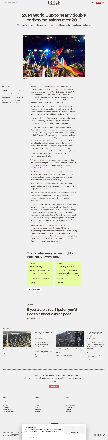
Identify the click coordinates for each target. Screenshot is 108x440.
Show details (28, 437)
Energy (5, 401)
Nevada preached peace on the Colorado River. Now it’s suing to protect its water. (95, 344)
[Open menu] (103, 2)
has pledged (43, 130)
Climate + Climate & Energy (17, 93)
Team (36, 403)
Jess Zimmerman (31, 318)
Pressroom (37, 411)
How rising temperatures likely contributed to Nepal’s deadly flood (95, 334)
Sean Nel (25, 78)
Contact (37, 405)
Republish (68, 409)
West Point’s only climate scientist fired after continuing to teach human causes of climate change (69, 350)
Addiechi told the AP (68, 163)
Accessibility (69, 411)
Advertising (69, 407)
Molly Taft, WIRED (91, 338)
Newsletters (69, 401)
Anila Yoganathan (39, 338)
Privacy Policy (13, 435)
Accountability (6, 407)
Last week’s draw (37, 118)
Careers (36, 407)
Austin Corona (90, 348)
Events (67, 403)
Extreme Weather (7, 409)
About (36, 401)
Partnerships (38, 409)
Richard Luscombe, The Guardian (64, 355)
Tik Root (37, 359)
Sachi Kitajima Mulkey (40, 346)
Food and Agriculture (8, 411)
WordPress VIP (15, 434)
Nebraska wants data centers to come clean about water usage (43, 334)
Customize (73, 432)
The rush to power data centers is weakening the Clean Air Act (94, 354)
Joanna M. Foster (6, 86)
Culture (38, 318)
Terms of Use (6, 435)
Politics (5, 403)
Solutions (5, 405)
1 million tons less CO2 (44, 186)
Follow (92, 2)
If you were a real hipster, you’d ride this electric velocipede (52, 311)
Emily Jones (90, 359)
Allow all (74, 427)
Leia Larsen (6, 353)
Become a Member (70, 405)
